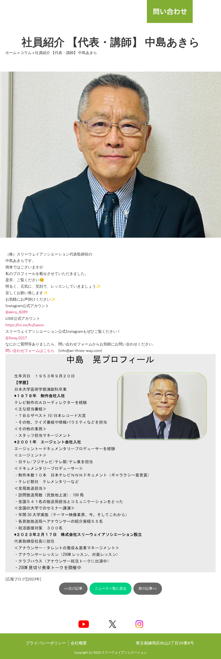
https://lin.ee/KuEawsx (24, 324)
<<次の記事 (73, 588)
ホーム (11, 52)
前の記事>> (148, 588)
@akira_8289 (16, 312)
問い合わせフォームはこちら (29, 350)
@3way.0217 (16, 337)
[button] (207, 11)
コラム (26, 52)
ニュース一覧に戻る (110, 588)
